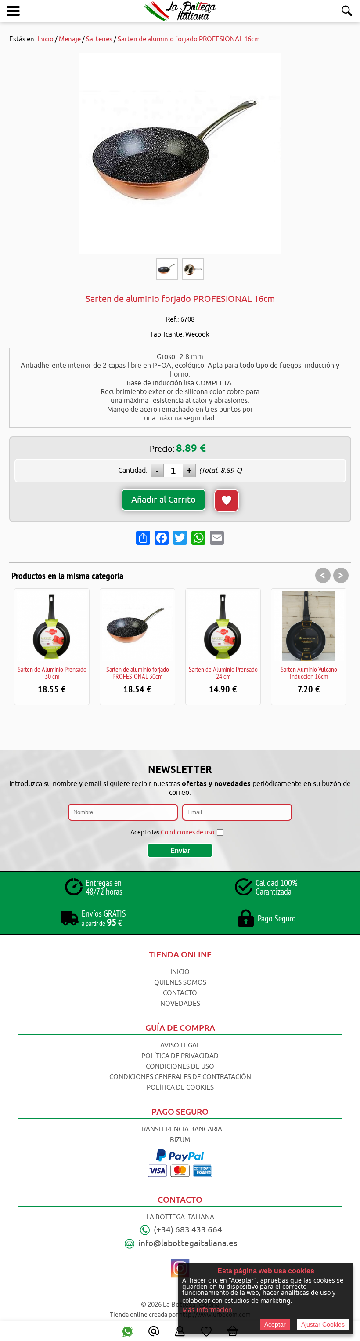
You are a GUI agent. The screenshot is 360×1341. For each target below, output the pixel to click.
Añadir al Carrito (163, 499)
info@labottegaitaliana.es (187, 1243)
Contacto (180, 993)
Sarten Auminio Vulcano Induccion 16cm (309, 673)
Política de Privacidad (180, 1056)
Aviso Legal (180, 1045)
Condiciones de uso (187, 832)
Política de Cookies (180, 1088)
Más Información (207, 1309)
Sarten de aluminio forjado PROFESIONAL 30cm (137, 673)
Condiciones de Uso (180, 1066)
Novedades (180, 1004)
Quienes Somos (180, 983)
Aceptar (275, 1324)
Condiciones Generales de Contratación (180, 1077)
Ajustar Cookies (323, 1324)
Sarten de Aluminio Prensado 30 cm (52, 673)
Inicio (180, 972)
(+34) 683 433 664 (188, 1230)
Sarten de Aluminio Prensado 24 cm (223, 673)
